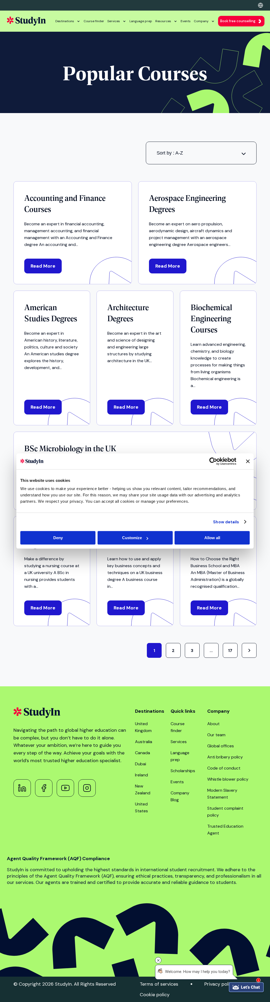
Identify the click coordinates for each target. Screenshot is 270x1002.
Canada (142, 753)
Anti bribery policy (225, 757)
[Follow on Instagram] (87, 788)
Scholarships (183, 770)
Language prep (140, 21)
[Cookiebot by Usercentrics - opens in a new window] (213, 461)
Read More (43, 266)
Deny (58, 537)
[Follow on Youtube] (65, 788)
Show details (226, 522)
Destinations (64, 21)
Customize (132, 537)
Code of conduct (223, 768)
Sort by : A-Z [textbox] (170, 153)
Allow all (212, 537)
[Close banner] (248, 461)
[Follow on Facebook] (43, 788)
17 (230, 650)
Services (113, 21)
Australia (143, 741)
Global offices (220, 746)
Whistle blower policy (227, 779)
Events (186, 21)
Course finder (94, 21)
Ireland (141, 775)
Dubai (140, 764)
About (213, 723)
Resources (163, 21)
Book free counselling (237, 21)
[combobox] (201, 153)
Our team (216, 735)
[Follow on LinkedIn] (22, 788)
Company (201, 21)
